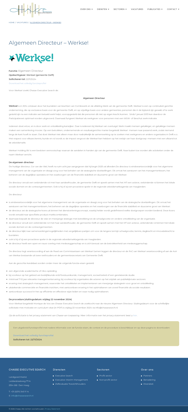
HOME (12, 22)
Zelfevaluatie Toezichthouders (70, 384)
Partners (147, 375)
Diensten (102, 9)
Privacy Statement (52, 409)
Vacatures (137, 9)
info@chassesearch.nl (22, 395)
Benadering (149, 379)
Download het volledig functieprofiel (27, 83)
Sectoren (119, 9)
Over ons (85, 9)
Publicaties (153, 9)
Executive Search (64, 375)
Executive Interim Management (71, 379)
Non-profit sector (108, 379)
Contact (172, 9)
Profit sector (105, 375)
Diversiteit (148, 384)
